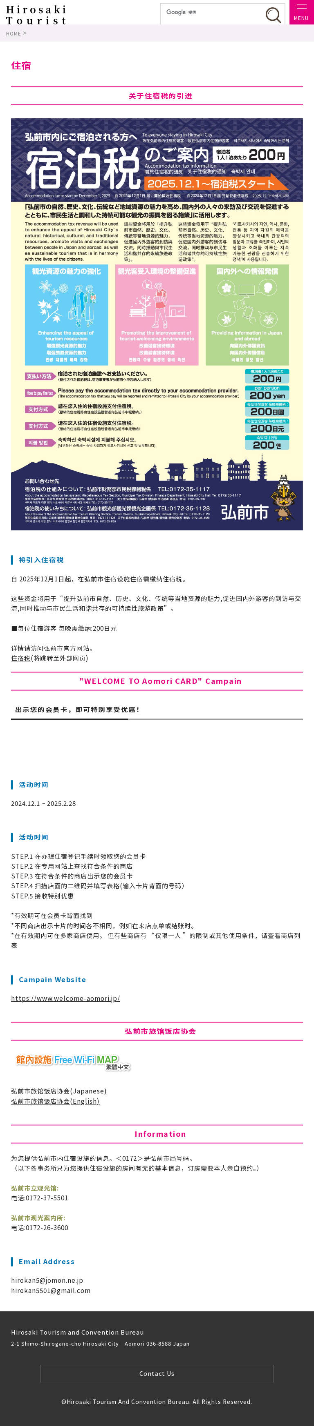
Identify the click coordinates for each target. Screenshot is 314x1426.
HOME (13, 33)
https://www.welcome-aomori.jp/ (65, 998)
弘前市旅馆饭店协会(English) (55, 1100)
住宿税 (21, 657)
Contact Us (157, 1373)
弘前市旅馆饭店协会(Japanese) (59, 1090)
